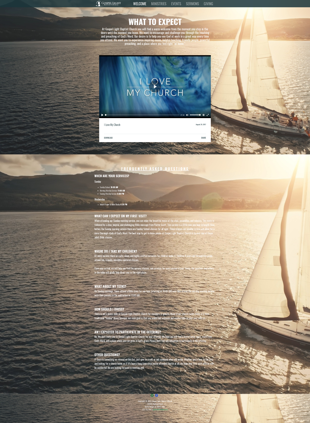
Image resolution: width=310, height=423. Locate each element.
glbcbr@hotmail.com (160, 409)
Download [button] (108, 137)
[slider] (142, 115)
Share (203, 137)
